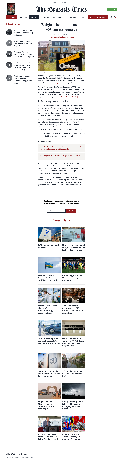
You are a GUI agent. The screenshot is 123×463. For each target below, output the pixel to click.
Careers (103, 455)
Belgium (34, 17)
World (83, 17)
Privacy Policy (93, 455)
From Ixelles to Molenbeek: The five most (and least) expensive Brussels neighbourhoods (61, 148)
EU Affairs (72, 17)
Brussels (23, 17)
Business (45, 17)
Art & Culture (58, 17)
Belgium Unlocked (98, 17)
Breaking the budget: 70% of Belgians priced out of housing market (60, 157)
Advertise (64, 455)
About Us (112, 455)
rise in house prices (54, 83)
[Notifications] (115, 17)
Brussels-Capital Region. (71, 97)
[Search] (111, 17)
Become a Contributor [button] (77, 455)
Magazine (11, 17)
